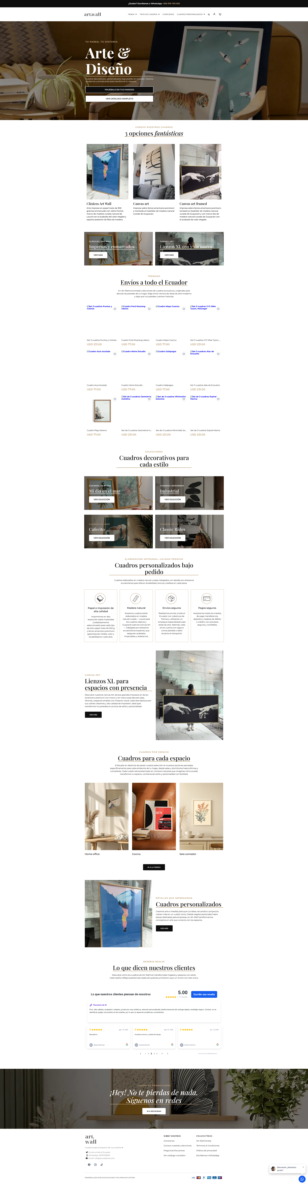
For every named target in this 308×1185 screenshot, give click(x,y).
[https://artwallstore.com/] (93, 14)
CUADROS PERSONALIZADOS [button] (190, 14)
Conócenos (169, 1141)
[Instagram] (95, 1165)
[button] (214, 14)
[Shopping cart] (220, 14)
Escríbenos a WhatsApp (207, 1155)
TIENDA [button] (131, 14)
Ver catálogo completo (174, 1155)
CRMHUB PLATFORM (127, 1178)
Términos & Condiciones (207, 1146)
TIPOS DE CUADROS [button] (149, 14)
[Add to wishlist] (115, 309)
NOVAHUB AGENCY (109, 1178)
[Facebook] (89, 1165)
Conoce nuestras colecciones (178, 1146)
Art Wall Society (203, 1141)
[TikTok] (102, 1165)
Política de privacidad (206, 1150)
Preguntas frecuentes (174, 1150)
